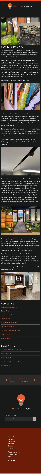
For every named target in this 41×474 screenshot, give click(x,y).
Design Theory (5, 311)
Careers (10, 446)
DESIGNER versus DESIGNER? (11, 349)
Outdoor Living (5, 334)
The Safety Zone (6, 353)
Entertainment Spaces (8, 315)
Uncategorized (5, 338)
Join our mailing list (11, 415)
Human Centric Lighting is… (24, 380)
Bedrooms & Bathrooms (9, 307)
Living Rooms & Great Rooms (10, 330)
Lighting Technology (7, 326)
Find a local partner (14, 452)
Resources (11, 441)
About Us (11, 443)
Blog (9, 456)
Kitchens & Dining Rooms (9, 322)
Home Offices (5, 319)
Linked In (12, 461)
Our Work (11, 439)
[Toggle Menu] (2, 4)
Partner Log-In (12, 454)
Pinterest (9, 460)
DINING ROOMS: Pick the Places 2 (11, 361)
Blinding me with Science (14, 380)
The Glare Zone (5, 365)
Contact (10, 448)
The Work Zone (6, 357)
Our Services (12, 437)
